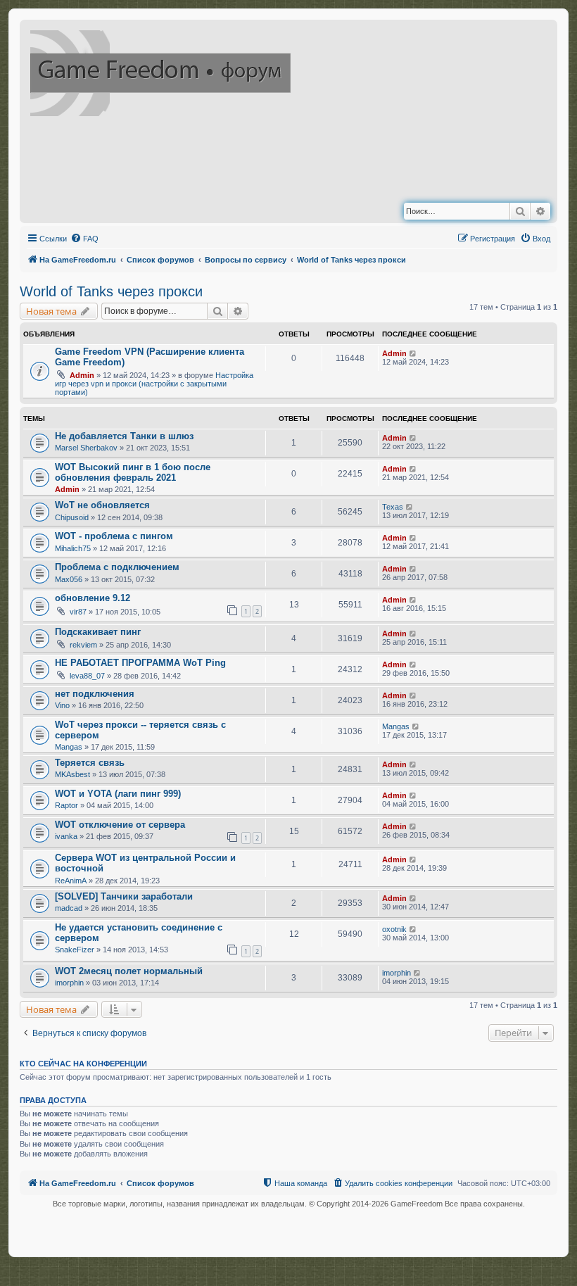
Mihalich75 (73, 548)
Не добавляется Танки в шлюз (124, 436)
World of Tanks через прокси (111, 291)
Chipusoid (72, 517)
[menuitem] (84, 238)
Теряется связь (90, 762)
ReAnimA (71, 880)
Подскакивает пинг (98, 631)
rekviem (83, 645)
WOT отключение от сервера (120, 824)
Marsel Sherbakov (86, 447)
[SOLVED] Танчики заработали (124, 896)
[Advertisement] (291, 162)
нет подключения (94, 693)
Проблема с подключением (117, 567)
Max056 (68, 579)
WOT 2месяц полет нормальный (129, 971)
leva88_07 (87, 676)
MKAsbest (72, 774)
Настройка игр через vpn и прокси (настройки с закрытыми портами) (154, 383)
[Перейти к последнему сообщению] (413, 353)
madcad (68, 908)
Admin (82, 375)
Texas (392, 507)
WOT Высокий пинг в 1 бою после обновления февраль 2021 (132, 472)
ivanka (66, 836)
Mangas (68, 747)
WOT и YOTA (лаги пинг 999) (118, 793)
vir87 (78, 611)
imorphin (69, 982)
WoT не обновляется (102, 505)
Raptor (66, 805)
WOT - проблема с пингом (114, 536)
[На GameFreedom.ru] (161, 70)
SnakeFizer (74, 949)
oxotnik (394, 929)
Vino (62, 705)
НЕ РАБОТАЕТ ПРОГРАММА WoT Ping (140, 662)
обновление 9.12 (92, 598)
